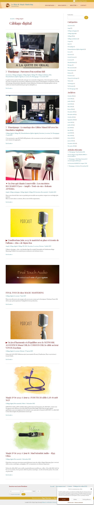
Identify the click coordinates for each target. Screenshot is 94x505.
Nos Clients (62, 5)
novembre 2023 (71, 114)
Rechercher (70, 14)
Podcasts (41, 246)
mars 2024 (70, 106)
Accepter (64, 499)
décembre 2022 (71, 143)
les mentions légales (17, 494)
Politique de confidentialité (78, 502)
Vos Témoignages (34, 76)
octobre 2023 (71, 117)
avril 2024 (70, 104)
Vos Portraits (71, 86)
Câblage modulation (43, 75)
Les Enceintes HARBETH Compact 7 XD (77, 163)
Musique (70, 65)
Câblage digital (26, 75)
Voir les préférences (87, 499)
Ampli (7, 192)
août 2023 (70, 122)
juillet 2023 (70, 125)
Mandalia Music (71, 62)
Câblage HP (34, 75)
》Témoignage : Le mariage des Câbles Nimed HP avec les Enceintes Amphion (32, 128)
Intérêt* (34, 491)
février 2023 (70, 138)
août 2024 (70, 98)
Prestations (70, 75)
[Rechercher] (86, 17)
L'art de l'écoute (71, 57)
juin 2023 (70, 127)
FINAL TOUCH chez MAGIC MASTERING (25, 292)
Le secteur (26, 76)
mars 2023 (70, 135)
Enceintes (41, 133)
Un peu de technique (73, 78)
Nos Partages (49, 5)
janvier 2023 (70, 141)
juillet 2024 (70, 101)
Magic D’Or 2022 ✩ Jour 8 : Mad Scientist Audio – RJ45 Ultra (30, 454)
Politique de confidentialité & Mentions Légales (50, 502)
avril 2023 (70, 133)
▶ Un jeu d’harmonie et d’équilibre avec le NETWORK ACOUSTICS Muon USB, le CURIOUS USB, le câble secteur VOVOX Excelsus (32, 345)
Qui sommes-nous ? (61, 486)
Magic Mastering (46, 498)
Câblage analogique (17, 75)
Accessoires (8, 75)
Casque (69, 41)
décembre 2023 (71, 112)
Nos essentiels (44, 192)
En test (69, 52)
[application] (54, 5)
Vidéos (23, 403)
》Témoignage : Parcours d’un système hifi (25, 71)
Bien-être (73, 5)
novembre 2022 (71, 146)
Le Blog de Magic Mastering (22, 4)
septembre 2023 (71, 119)
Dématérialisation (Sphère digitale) (15, 76)
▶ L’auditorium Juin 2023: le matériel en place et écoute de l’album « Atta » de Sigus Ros (32, 241)
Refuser (75, 499)
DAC (50, 75)
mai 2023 (70, 130)
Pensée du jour (71, 70)
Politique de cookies (71, 502)
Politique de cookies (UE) (80, 486)
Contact (83, 5)
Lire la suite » (9, 88)
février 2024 (70, 109)
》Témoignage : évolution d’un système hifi (78, 166)
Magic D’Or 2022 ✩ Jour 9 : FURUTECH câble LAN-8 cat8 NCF (32, 399)
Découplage (70, 46)
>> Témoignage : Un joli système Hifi (76, 152)
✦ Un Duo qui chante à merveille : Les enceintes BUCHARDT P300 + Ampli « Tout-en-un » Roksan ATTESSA (29, 186)
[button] (91, 489)
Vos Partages (70, 83)
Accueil (52, 486)
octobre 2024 (71, 96)
